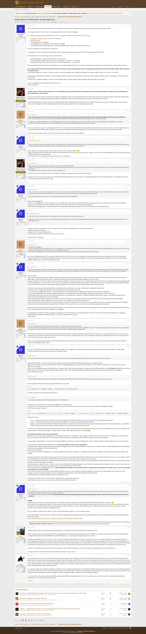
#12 (129, 485)
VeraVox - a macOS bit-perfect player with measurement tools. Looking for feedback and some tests (53, 593)
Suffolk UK (23, 107)
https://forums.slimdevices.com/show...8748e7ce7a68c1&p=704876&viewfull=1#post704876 (55, 518)
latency (44, 22)
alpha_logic (22, 600)
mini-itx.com (86, 35)
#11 (129, 346)
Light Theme (19, 628)
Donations (66, 6)
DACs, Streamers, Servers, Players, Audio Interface (44, 600)
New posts (17, 9)
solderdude (124, 605)
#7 (129, 210)
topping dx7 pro (55, 22)
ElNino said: (31, 189)
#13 (129, 527)
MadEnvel (22, 610)
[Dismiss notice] (129, 13)
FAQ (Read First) (20, 6)
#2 (129, 88)
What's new (56, 6)
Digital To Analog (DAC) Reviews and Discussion (41, 615)
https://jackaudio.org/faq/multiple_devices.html (41, 337)
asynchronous (34, 22)
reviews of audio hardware (45, 13)
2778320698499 (123, 599)
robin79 (18, 22)
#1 (129, 25)
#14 (129, 555)
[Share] (127, 26)
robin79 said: (32, 114)
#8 (129, 241)
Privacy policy (121, 628)
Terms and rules (113, 628)
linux (49, 22)
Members (74, 6)
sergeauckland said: (33, 140)
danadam (125, 615)
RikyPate (22, 595)
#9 (129, 263)
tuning (61, 22)
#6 (129, 186)
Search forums (25, 9)
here (92, 13)
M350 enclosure (35, 40)
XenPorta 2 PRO (66, 632)
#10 (129, 320)
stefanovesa (124, 594)
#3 (129, 111)
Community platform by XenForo (64, 631)
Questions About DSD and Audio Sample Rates (35, 614)
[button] (61, 6)
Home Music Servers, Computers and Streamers (42, 595)
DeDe (21, 615)
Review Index (39, 6)
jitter (40, 22)
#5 (129, 160)
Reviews (30, 6)
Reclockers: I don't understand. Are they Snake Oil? (37, 603)
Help (127, 628)
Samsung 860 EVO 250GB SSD (40, 42)
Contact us (105, 628)
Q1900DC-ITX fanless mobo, (39, 38)
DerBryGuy (22, 605)
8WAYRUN (81, 632)
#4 (129, 137)
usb (65, 22)
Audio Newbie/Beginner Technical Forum (41, 605)
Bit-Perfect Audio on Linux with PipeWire (33, 598)
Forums (48, 6)
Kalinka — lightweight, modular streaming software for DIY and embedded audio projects (50, 609)
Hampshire (23, 572)
